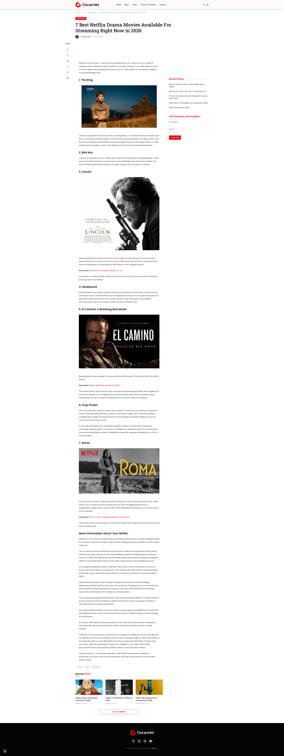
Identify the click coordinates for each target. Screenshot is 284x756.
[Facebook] (67, 49)
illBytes (154, 748)
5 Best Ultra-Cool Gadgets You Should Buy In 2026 (188, 103)
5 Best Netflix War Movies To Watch (104, 385)
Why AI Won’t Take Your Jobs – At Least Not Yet (187, 91)
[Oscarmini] (87, 5)
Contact (162, 5)
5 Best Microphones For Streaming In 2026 (146, 699)
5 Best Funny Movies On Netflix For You (106, 270)
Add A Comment (119, 712)
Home (118, 5)
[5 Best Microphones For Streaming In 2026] (149, 687)
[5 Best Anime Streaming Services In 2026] (89, 687)
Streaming (81, 18)
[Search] (207, 4)
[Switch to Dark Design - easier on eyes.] (204, 5)
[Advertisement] (119, 51)
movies (79, 667)
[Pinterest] (67, 72)
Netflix (87, 667)
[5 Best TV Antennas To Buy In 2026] (119, 687)
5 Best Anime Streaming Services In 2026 (86, 699)
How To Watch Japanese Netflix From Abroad (109, 517)
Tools (134, 5)
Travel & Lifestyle (148, 5)
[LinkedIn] (67, 61)
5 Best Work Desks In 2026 (179, 108)
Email (172, 129)
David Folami (86, 37)
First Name (174, 122)
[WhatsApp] (67, 66)
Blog (126, 5)
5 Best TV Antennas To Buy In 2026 (119, 699)
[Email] (67, 78)
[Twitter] (67, 55)
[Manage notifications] (5, 751)
